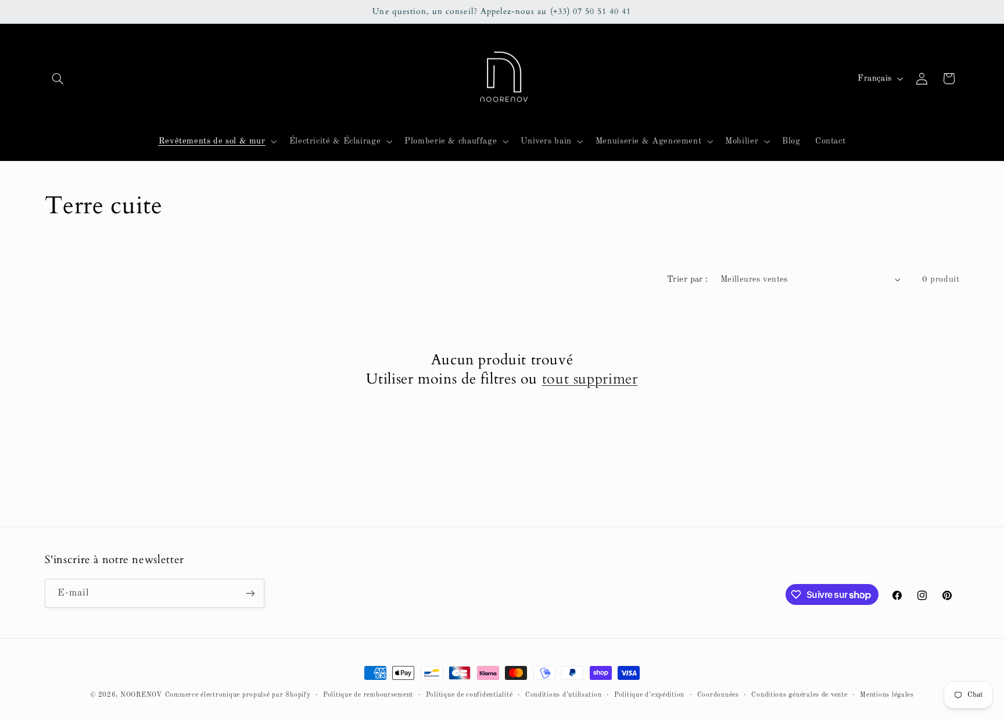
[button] (58, 78)
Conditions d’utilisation (563, 695)
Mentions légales (887, 695)
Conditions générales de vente (799, 695)
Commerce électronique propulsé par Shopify (238, 695)
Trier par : (687, 279)
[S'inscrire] (249, 593)
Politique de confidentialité (469, 695)
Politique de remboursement (368, 695)
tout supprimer (590, 379)
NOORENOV (141, 695)
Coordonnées (718, 695)
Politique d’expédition (649, 695)
